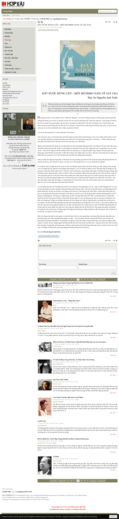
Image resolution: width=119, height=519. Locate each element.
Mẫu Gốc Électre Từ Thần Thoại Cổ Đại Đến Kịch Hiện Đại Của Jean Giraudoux (79, 342)
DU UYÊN (6, 104)
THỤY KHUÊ (42, 331)
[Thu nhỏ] (39, 22)
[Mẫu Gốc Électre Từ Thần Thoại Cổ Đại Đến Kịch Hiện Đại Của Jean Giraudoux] (45, 347)
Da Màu (5, 83)
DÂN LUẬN (6, 87)
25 (68, 279)
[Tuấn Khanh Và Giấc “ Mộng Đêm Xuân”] (45, 311)
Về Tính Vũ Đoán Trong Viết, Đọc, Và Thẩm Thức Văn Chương (73, 360)
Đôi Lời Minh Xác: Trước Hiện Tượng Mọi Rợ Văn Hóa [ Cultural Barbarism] (63, 439)
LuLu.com (30, 156)
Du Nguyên (6, 100)
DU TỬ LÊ (6, 102)
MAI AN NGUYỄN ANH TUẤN (48, 30)
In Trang (39, 240)
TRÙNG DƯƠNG (58, 402)
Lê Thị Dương (57, 346)
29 (81, 279)
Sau (114, 22)
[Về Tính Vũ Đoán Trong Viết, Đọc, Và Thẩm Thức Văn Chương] (45, 366)
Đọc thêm (113, 296)
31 (88, 279)
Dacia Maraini (6, 85)
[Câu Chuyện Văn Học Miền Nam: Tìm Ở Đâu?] (45, 407)
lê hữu (55, 305)
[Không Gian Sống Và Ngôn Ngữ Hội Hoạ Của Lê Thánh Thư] (45, 285)
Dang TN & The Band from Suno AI (13, 91)
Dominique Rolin (7, 95)
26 (71, 279)
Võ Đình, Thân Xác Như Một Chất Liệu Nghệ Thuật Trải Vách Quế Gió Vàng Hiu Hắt (65, 326)
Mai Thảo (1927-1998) (60, 379)
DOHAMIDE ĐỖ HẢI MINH (11, 93)
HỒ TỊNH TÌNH (58, 287)
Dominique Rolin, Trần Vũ (10, 98)
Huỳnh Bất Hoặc (42, 425)
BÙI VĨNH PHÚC (58, 364)
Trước (109, 22)
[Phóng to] (42, 22)
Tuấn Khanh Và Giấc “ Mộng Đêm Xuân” (66, 301)
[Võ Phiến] (45, 466)
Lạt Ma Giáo (42, 421)
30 (84, 279)
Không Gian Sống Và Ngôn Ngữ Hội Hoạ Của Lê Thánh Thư (73, 283)
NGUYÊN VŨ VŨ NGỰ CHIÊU (47, 443)
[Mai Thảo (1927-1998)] (45, 384)
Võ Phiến (56, 456)
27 (75, 279)
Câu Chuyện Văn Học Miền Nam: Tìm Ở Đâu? (68, 397)
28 (78, 279)
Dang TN (5, 89)
